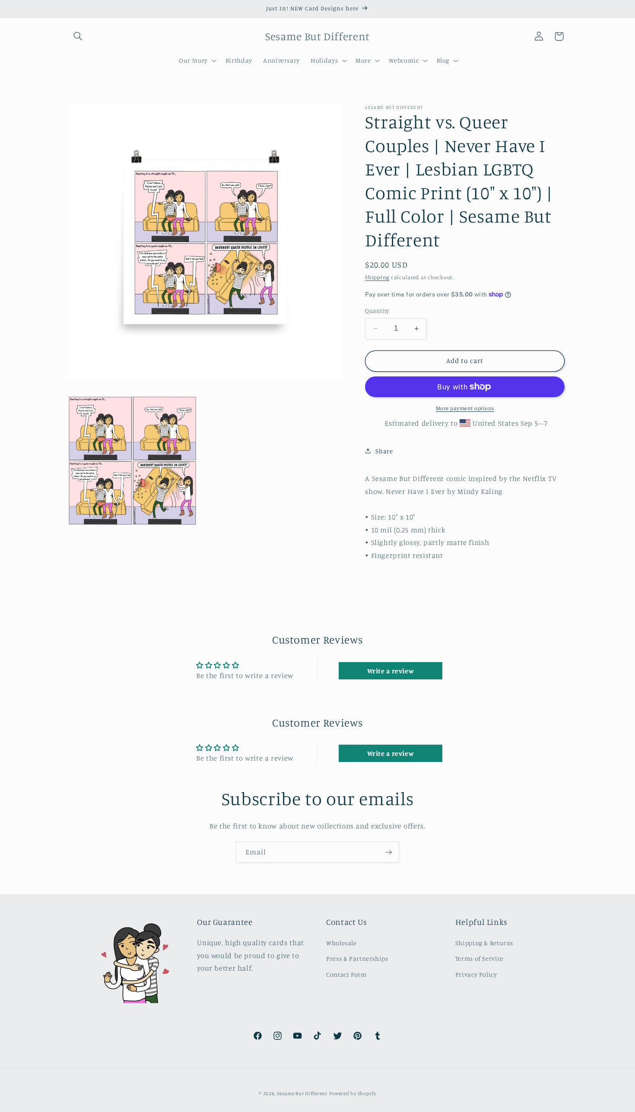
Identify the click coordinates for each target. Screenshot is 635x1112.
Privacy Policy (476, 974)
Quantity (377, 310)
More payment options (465, 408)
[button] (78, 36)
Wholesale (341, 942)
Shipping (377, 277)
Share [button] (384, 451)
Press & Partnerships (357, 958)
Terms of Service (479, 958)
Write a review (390, 670)
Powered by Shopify (352, 1093)
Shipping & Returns (484, 942)
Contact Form (346, 974)
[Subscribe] (389, 852)
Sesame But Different (302, 1093)
